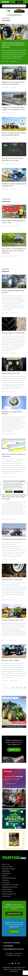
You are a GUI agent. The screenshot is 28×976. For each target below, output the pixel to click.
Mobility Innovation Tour (9, 894)
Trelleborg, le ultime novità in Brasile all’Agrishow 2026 (14, 185)
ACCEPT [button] (9, 491)
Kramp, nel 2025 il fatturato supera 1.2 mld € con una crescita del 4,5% (13, 108)
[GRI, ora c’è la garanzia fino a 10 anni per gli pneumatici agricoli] (14, 124)
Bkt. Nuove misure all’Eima (10, 660)
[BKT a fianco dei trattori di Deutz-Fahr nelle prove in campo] (14, 149)
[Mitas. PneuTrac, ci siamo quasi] (14, 570)
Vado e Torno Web (7, 866)
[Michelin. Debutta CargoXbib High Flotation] (14, 281)
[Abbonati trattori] (14, 839)
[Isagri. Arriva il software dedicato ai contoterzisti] (14, 445)
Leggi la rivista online (14, 913)
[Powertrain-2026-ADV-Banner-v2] (14, 798)
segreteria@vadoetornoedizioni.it (13, 949)
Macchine (17, 256)
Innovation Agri (6, 896)
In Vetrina (13, 225)
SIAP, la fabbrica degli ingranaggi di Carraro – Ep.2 (13, 221)
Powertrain (5, 875)
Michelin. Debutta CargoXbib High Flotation (13, 291)
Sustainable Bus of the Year (9, 887)
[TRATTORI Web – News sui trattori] (6, 1)
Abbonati (19, 1)
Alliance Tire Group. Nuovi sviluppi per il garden (13, 498)
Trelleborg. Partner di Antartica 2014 (13, 539)
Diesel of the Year (7, 889)
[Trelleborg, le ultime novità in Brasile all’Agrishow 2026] (14, 175)
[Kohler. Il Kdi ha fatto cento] (14, 364)
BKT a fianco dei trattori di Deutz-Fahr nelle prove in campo (13, 159)
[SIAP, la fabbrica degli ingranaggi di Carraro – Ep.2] (14, 211)
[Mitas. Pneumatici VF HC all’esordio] (14, 324)
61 (13, 688)
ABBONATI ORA (14, 749)
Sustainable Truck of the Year (10, 885)
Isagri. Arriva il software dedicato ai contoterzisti (13, 455)
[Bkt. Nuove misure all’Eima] (14, 651)
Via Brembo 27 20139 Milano (11, 943)
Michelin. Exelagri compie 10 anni (13, 620)
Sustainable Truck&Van (8, 869)
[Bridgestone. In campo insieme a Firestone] (14, 403)
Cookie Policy (18, 953)
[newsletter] (14, 819)
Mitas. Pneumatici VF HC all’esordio (13, 333)
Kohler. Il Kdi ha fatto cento (11, 373)
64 (24, 688)
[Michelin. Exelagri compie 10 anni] (14, 611)
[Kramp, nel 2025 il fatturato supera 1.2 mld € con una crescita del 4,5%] (14, 98)
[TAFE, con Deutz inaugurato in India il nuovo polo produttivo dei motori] (14, 31)
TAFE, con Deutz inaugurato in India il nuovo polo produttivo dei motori (13, 45)
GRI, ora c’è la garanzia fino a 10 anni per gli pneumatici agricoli (13, 134)
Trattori (18, 163)
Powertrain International (9, 878)
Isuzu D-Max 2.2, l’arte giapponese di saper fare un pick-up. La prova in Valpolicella (14, 251)
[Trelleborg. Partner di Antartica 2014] (14, 530)
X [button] (24, 483)
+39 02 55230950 (8, 946)
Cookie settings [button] (18, 491)
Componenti (13, 61)
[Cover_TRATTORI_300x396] (14, 712)
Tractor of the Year (7, 891)
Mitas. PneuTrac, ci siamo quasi (12, 579)
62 (17, 688)
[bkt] (14, 11)
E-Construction (6, 882)
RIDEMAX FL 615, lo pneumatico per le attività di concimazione (13, 83)
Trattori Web (5, 880)
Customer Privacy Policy (13, 955)
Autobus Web (5, 871)
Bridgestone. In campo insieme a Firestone (12, 413)
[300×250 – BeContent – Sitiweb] (14, 778)
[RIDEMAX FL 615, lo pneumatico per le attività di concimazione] (14, 73)
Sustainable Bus (6, 873)
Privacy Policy (9, 953)
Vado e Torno (5, 864)
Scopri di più (14, 931)
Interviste (17, 225)
